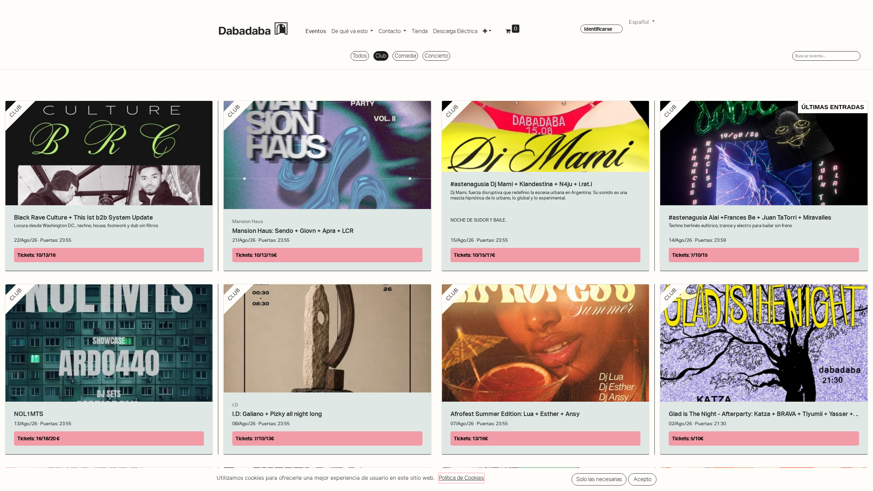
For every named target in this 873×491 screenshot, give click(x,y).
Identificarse (598, 29)
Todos (360, 56)
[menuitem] (316, 30)
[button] (487, 30)
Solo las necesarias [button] (599, 479)
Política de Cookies (461, 478)
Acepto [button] (642, 479)
